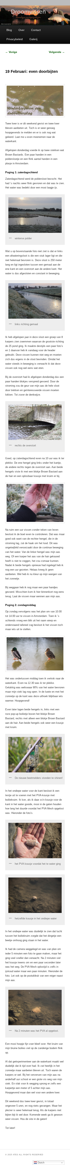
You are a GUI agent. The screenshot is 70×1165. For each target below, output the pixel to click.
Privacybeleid (14, 39)
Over (21, 30)
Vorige (11, 52)
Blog (9, 30)
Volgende (57, 52)
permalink (52, 1144)
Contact (36, 30)
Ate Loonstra (37, 1144)
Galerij (33, 39)
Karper (21, 1144)
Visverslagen (27, 1144)
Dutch (40, 1162)
